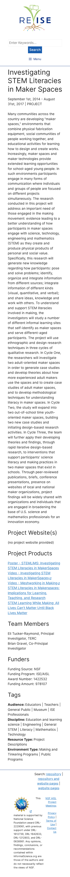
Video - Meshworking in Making (32, 583)
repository (53, 774)
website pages (48, 788)
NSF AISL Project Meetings (51, 802)
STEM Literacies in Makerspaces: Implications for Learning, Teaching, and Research (34, 593)
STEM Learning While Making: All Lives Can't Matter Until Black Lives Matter (33, 608)
